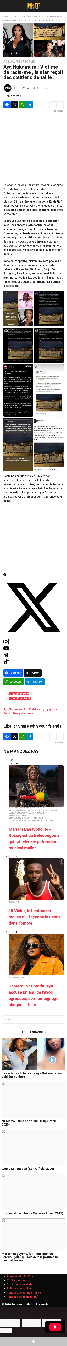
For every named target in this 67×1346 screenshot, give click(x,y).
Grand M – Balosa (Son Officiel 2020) (28, 1169)
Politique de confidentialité (24, 1292)
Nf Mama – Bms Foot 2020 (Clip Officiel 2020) (30, 1122)
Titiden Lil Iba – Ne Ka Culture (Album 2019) (32, 1213)
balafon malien (36, 810)
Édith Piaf (28, 709)
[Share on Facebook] (7, 104)
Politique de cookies (19, 1288)
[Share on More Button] (33, 1341)
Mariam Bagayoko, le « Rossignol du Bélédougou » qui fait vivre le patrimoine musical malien (30, 1257)
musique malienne (18, 816)
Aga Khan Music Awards (32, 808)
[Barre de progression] (6, 1330)
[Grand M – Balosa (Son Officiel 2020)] (33, 1147)
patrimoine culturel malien (42, 821)
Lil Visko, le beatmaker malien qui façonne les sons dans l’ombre (35, 917)
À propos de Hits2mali (21, 1276)
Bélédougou (52, 810)
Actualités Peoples (19, 61)
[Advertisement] (33, 149)
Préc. (10, 1323)
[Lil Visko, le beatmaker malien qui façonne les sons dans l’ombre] (36, 879)
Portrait (13, 808)
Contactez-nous (17, 1280)
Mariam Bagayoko (38, 813)
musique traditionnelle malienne (26, 818)
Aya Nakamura (12, 709)
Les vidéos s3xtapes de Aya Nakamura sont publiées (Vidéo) (33, 1074)
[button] (4, 6)
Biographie (14, 902)
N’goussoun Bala (17, 821)
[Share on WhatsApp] (22, 104)
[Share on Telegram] (30, 104)
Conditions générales (20, 1284)
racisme (28, 713)
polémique (16, 713)
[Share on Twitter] (14, 104)
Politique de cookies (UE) (22, 1296)
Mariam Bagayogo (18, 813)
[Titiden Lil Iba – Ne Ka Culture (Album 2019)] (33, 1192)
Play (31, 1323)
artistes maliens (17, 810)
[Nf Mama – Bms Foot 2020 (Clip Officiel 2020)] (33, 1100)
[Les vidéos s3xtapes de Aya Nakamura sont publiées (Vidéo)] (33, 1054)
